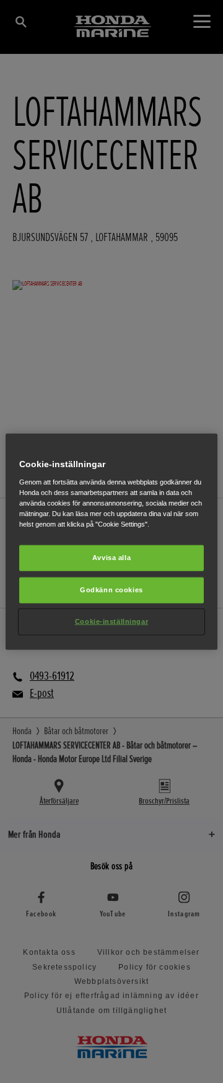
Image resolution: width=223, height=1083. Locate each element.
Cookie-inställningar (111, 621)
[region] (111, 542)
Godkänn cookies (111, 589)
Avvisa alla (111, 557)
